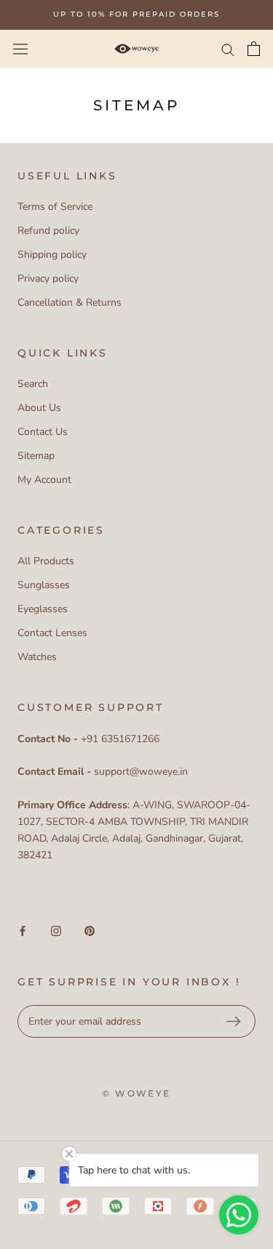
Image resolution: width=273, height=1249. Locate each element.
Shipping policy (52, 254)
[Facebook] (22, 930)
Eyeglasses (42, 609)
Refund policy (48, 230)
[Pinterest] (89, 930)
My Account (44, 480)
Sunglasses (43, 585)
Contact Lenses (52, 633)
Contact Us (42, 432)
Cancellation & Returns (69, 302)
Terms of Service (54, 206)
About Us (39, 408)
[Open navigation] (20, 48)
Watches (37, 657)
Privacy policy (48, 278)
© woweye (136, 1093)
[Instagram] (56, 930)
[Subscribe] (233, 1021)
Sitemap (36, 456)
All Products (45, 561)
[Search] (227, 49)
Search (32, 384)
